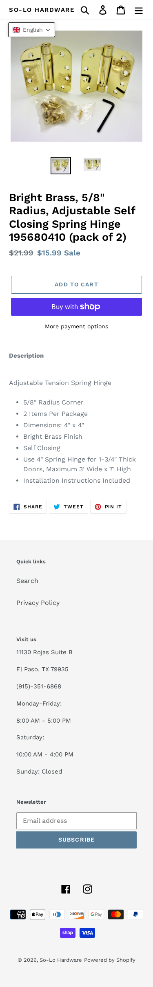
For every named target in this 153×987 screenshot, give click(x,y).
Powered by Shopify (109, 960)
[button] (32, 30)
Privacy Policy (38, 603)
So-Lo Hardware (42, 9)
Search (27, 581)
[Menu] (139, 10)
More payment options (76, 326)
